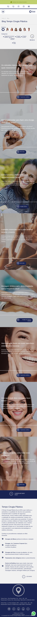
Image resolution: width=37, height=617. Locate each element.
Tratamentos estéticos (7, 37)
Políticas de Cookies (18, 613)
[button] (3, 11)
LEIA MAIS (29, 576)
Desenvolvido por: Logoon (18, 614)
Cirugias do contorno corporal (12, 38)
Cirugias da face (24, 37)
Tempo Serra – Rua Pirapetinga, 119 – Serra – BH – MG (14, 598)
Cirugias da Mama (18, 37)
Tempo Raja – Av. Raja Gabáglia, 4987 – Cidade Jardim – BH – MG (16, 602)
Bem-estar (14, 43)
